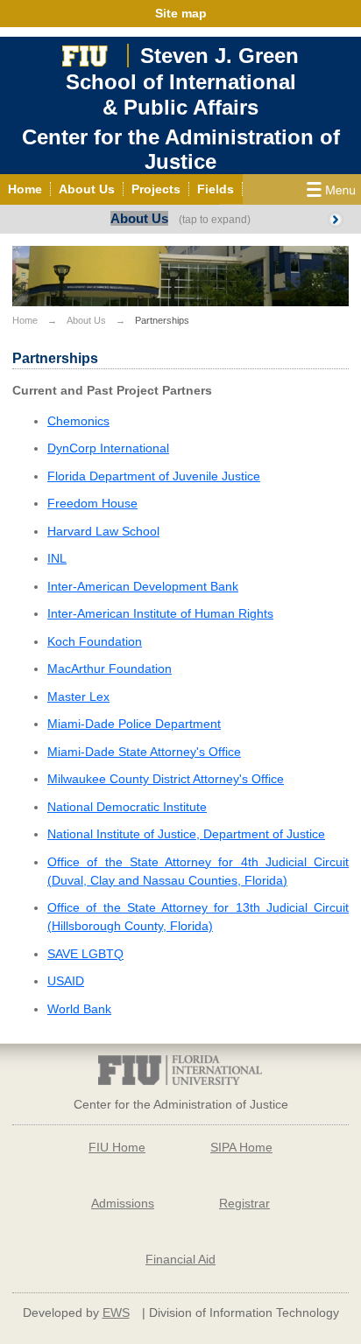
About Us (139, 218)
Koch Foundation (94, 641)
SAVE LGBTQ (85, 954)
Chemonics (78, 421)
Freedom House (92, 503)
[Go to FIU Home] (85, 54)
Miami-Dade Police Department (134, 724)
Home (25, 320)
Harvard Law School (103, 531)
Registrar (244, 1203)
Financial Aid (180, 1259)
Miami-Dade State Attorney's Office (144, 752)
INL (57, 558)
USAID (65, 981)
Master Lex (78, 697)
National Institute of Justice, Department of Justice (186, 834)
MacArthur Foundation (109, 669)
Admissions (122, 1203)
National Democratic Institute (127, 807)
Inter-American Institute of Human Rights (160, 613)
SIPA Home (241, 1147)
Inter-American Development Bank (142, 586)
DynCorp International (108, 448)
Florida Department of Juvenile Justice (153, 476)
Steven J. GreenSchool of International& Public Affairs (182, 81)
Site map (181, 13)
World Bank (79, 1009)
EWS (116, 1313)
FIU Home (116, 1147)
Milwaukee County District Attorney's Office (165, 779)
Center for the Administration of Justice (181, 149)
